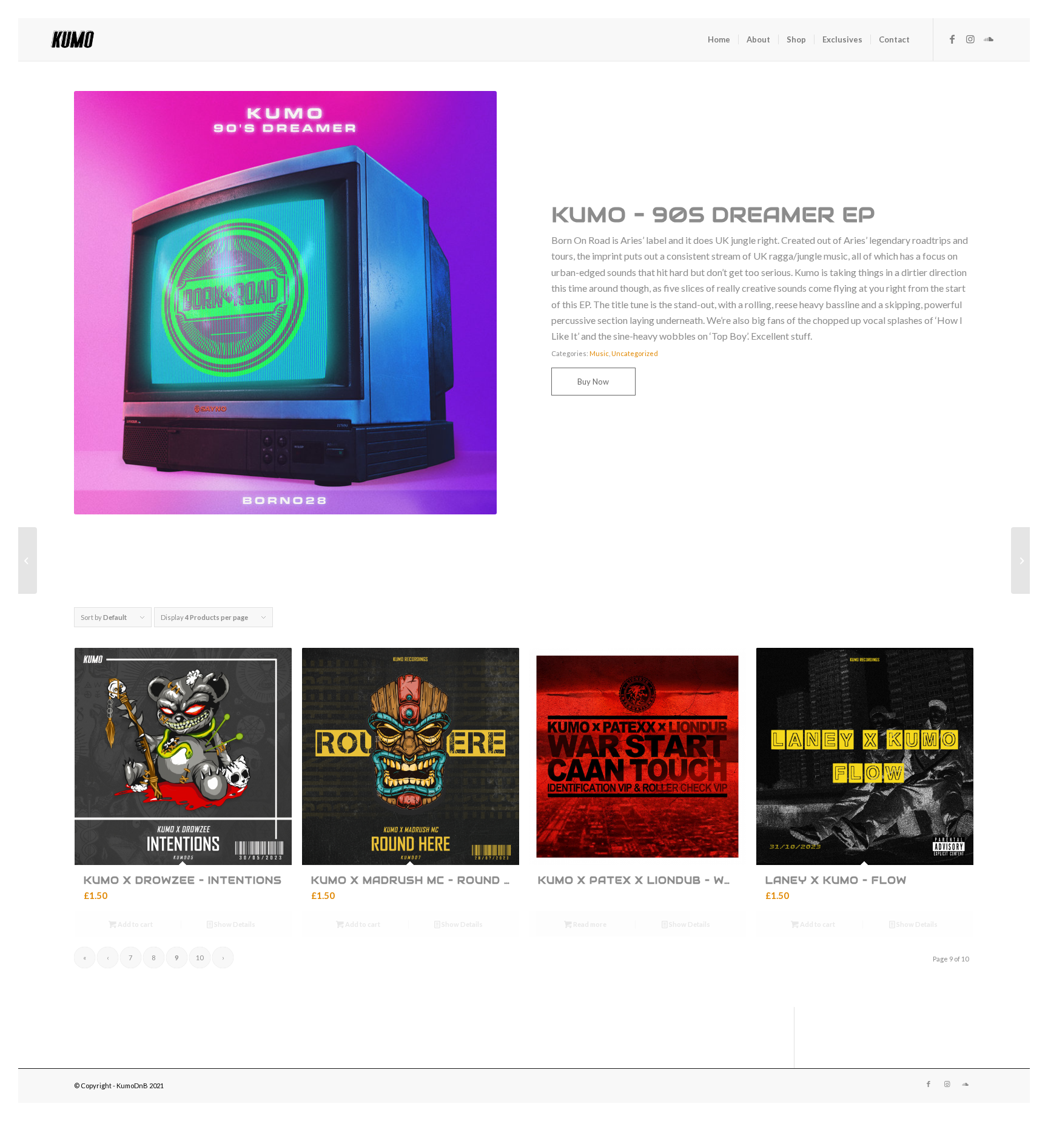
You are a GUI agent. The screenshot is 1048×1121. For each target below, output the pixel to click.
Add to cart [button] (134, 924)
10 (199, 957)
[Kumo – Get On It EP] (1020, 560)
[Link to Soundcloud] (988, 39)
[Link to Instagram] (970, 39)
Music (599, 353)
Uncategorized (634, 353)
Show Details (234, 924)
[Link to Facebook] (952, 39)
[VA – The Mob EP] (27, 560)
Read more (589, 924)
